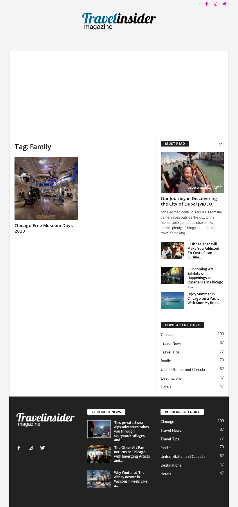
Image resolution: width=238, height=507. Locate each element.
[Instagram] (215, 4)
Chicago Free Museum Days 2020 (44, 228)
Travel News (171, 343)
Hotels (166, 387)
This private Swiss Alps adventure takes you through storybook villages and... (131, 431)
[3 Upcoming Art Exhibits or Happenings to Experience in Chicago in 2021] (172, 275)
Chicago (167, 335)
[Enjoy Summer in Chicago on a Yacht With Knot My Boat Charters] (172, 300)
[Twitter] (224, 4)
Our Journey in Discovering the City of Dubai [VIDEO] (189, 201)
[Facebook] (206, 4)
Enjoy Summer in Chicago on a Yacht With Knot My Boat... (204, 298)
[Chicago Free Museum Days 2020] (46, 188)
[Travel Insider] (119, 21)
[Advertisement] (119, 92)
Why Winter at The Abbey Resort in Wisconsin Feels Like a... (130, 479)
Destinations (171, 378)
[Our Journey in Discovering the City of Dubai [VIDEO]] (192, 172)
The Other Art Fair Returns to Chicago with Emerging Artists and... (132, 454)
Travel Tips (170, 352)
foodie (166, 361)
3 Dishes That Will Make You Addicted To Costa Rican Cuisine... (203, 251)
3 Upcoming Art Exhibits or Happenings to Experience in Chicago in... (205, 278)
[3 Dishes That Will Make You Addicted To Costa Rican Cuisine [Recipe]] (172, 250)
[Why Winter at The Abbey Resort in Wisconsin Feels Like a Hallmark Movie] (99, 479)
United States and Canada (183, 369)
